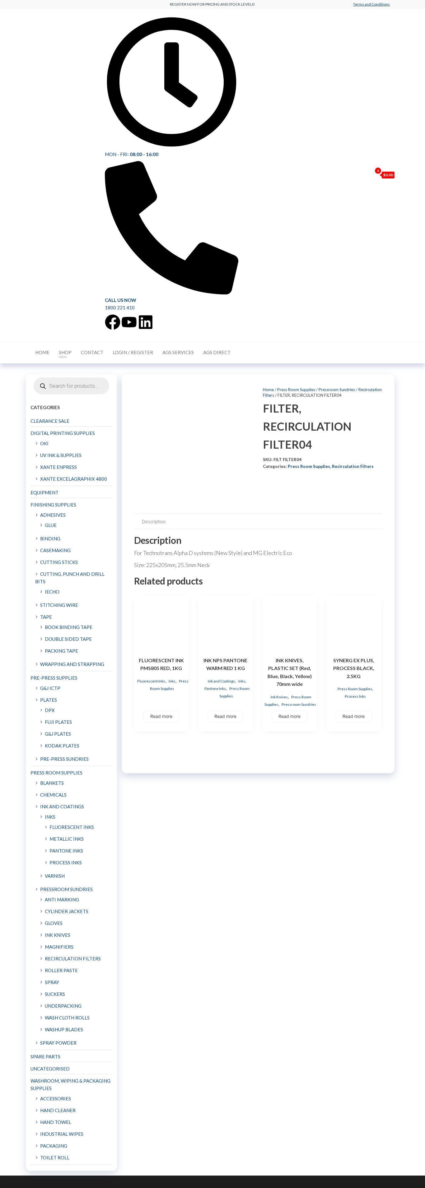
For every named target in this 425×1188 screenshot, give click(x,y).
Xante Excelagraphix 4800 (73, 479)
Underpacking (63, 1006)
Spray (52, 982)
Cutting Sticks (59, 562)
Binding (50, 538)
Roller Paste (61, 970)
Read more (161, 716)
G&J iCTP (50, 688)
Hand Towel (55, 1122)
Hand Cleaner (58, 1110)
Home (42, 352)
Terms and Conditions (371, 4)
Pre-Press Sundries (64, 759)
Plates (48, 700)
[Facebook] (112, 322)
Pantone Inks (215, 688)
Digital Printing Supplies (62, 433)
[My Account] (366, 175)
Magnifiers (59, 947)
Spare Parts (45, 1056)
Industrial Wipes (61, 1134)
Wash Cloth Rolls (67, 1017)
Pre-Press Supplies (53, 678)
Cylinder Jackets (66, 911)
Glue (51, 525)
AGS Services (178, 352)
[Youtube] (129, 322)
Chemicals (53, 794)
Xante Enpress (58, 467)
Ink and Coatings (221, 681)
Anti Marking (62, 899)
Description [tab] (154, 521)
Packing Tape (61, 651)
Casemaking (55, 550)
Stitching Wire (59, 605)
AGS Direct (217, 352)
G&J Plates (58, 734)
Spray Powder (58, 1043)
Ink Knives (279, 697)
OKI (44, 443)
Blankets (52, 783)
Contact (92, 352)
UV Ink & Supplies (61, 455)
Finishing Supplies (53, 504)
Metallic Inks (66, 839)
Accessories (55, 1098)
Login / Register (133, 352)
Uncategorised (50, 1068)
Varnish (55, 876)
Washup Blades (64, 1029)
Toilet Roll (54, 1157)
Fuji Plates (58, 722)
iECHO (52, 591)
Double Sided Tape (68, 639)
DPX (50, 710)
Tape (46, 617)
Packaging (53, 1146)
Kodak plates (62, 745)
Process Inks (355, 696)
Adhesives (53, 515)
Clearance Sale (49, 421)
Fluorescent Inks (151, 681)
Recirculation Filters (353, 466)
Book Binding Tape (68, 627)
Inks (172, 681)
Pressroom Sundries (337, 389)
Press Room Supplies (296, 389)
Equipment (44, 492)
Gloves (54, 923)
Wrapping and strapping (72, 664)
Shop (65, 354)
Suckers (55, 994)
